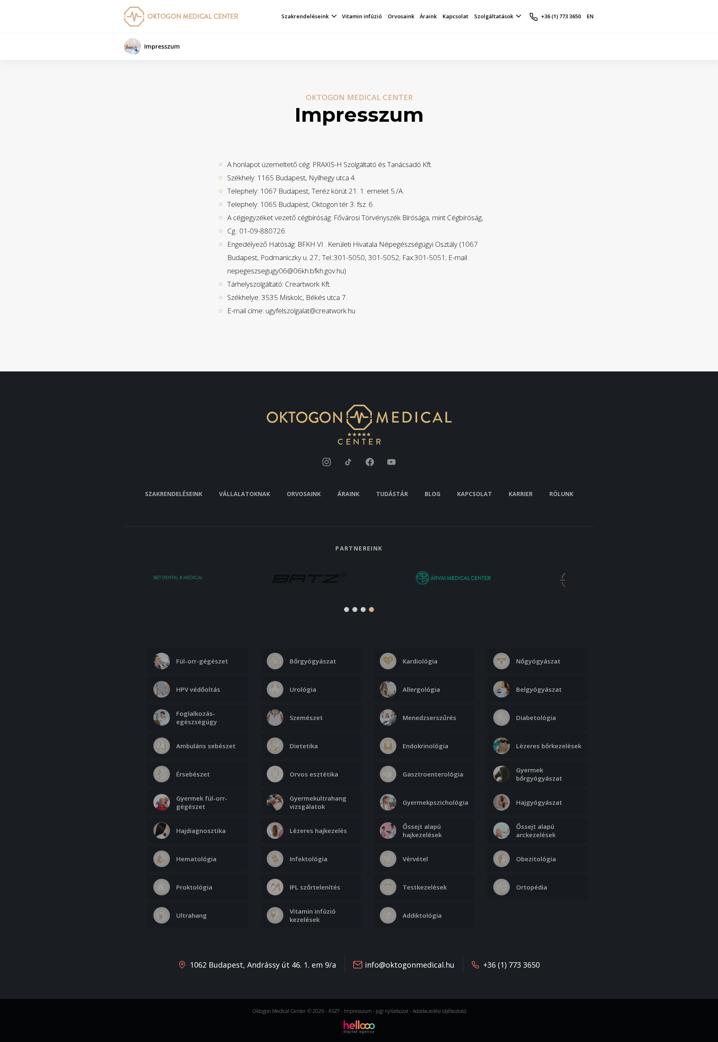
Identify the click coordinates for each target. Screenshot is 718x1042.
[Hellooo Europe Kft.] (359, 1026)
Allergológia (421, 689)
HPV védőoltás (198, 689)
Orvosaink (304, 494)
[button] (135, 583)
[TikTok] (348, 462)
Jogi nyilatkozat (392, 1011)
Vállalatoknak (244, 494)
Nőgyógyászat (538, 661)
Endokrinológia (425, 746)
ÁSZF (334, 1011)
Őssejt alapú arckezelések (536, 830)
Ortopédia (531, 887)
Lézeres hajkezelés (318, 830)
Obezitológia (536, 859)
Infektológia (308, 859)
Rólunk (561, 494)
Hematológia (196, 859)
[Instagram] (326, 462)
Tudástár (392, 494)
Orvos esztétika (314, 774)
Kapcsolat (474, 494)
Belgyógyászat (539, 689)
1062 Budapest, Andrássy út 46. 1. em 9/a (263, 965)
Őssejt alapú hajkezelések (422, 830)
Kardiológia (420, 661)
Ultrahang (191, 915)
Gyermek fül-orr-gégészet (201, 802)
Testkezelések (425, 887)
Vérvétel (415, 859)
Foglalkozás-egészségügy (196, 717)
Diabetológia (536, 717)
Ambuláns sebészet (206, 746)
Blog (432, 494)
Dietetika (304, 746)
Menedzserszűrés (429, 717)
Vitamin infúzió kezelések (313, 915)
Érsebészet (193, 774)
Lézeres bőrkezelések (548, 746)
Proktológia (194, 887)
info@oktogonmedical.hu (410, 965)
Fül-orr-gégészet (202, 661)
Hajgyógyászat (539, 802)
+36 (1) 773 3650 (511, 965)
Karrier (521, 494)
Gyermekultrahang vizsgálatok (318, 802)
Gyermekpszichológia (435, 802)
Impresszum (358, 1011)
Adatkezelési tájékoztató (439, 1011)
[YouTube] (391, 462)
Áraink (348, 494)
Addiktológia (422, 915)
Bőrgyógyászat (313, 661)
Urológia (303, 689)
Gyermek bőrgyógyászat (539, 774)
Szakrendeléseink (173, 494)
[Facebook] (369, 462)
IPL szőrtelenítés (315, 887)
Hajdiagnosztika (201, 830)
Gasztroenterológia (433, 774)
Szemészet (306, 717)
